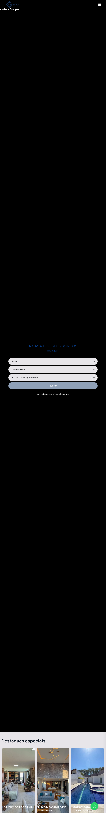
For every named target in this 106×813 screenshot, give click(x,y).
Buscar (53, 385)
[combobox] (53, 377)
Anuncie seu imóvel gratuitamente (53, 394)
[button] (99, 4)
